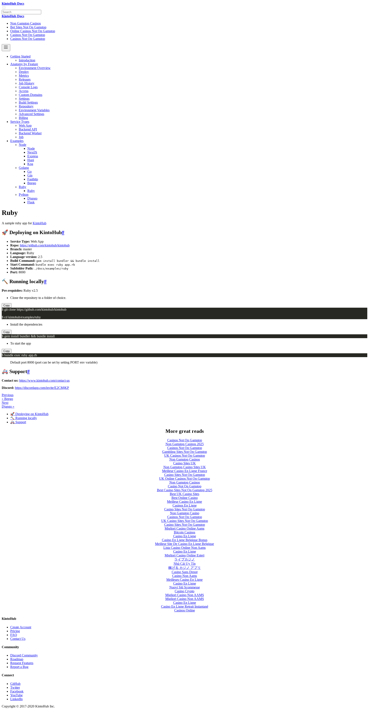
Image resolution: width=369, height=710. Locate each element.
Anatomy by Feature (24, 64)
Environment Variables (34, 110)
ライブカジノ (184, 559)
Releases (25, 79)
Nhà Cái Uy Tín (185, 563)
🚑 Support (18, 422)
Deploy (24, 72)
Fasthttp (32, 179)
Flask (31, 202)
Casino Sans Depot (185, 572)
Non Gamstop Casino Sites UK (184, 467)
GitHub (15, 683)
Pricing (15, 631)
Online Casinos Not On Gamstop (32, 31)
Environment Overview (35, 68)
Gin (29, 175)
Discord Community (24, 655)
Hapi (30, 160)
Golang (24, 168)
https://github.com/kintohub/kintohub (45, 245)
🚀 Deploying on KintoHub (29, 414)
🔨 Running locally (23, 418)
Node (22, 144)
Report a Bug (19, 667)
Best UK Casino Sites (184, 494)
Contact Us (17, 638)
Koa (30, 164)
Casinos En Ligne (185, 505)
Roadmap (16, 659)
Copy (6, 305)
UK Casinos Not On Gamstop (184, 455)
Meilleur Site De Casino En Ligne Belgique (184, 544)
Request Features (21, 663)
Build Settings (28, 102)
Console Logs (28, 87)
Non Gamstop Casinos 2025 (184, 444)
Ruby (22, 187)
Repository (26, 106)
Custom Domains (30, 95)
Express (32, 156)
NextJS (32, 152)
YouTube (16, 695)
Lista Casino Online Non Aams (184, 547)
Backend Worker (30, 133)
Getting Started (20, 56)
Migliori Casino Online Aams (184, 528)
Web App (25, 125)
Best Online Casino (184, 498)
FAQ (13, 635)
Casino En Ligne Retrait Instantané (184, 606)
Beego (31, 183)
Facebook (16, 691)
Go (29, 171)
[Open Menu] (6, 47)
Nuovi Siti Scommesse (184, 587)
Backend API (28, 129)
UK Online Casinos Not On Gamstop (184, 478)
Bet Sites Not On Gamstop (28, 27)
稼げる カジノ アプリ (184, 567)
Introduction (27, 60)
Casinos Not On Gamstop (27, 35)
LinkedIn (16, 699)
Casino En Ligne (184, 536)
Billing (23, 118)
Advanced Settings (31, 114)
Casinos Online (184, 610)
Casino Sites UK (184, 463)
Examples (16, 141)
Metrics (24, 75)
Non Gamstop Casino (184, 513)
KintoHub (39, 223)
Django (32, 198)
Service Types (19, 121)
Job (21, 137)
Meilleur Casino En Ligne (184, 501)
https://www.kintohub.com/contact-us (44, 380)
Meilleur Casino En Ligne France (184, 471)
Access (23, 91)
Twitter (15, 687)
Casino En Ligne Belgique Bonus (184, 540)
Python (23, 194)
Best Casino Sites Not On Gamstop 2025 (184, 490)
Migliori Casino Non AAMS (184, 595)
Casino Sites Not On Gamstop (184, 475)
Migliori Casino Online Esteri (184, 555)
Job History (26, 83)
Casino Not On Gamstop (184, 486)
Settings (24, 98)
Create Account (20, 627)
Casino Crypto (184, 591)
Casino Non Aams (184, 576)
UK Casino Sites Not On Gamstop (184, 521)
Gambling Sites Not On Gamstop (184, 452)
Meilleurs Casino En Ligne (184, 579)
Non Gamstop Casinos (25, 23)
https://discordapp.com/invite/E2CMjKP (42, 388)
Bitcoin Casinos (184, 532)
